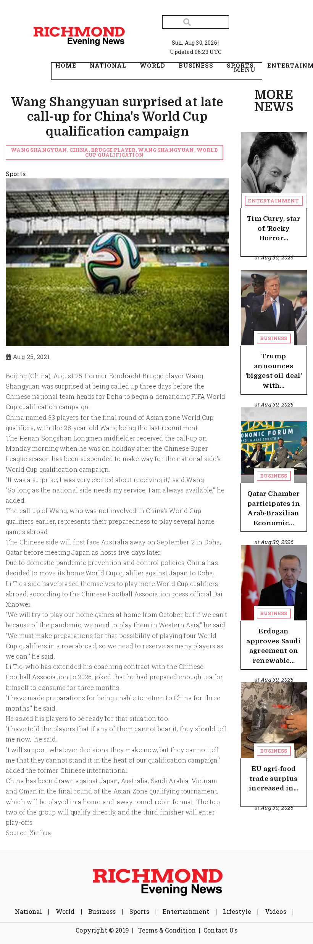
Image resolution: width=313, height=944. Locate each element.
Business (273, 338)
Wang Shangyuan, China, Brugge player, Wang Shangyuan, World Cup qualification (114, 152)
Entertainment (273, 200)
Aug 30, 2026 (276, 257)
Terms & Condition (167, 930)
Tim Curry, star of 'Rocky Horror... (273, 228)
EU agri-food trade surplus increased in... (273, 778)
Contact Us (220, 930)
